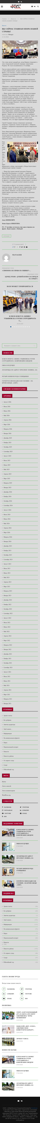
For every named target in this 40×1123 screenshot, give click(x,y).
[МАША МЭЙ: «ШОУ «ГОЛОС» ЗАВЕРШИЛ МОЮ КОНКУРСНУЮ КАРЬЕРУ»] (8, 1029)
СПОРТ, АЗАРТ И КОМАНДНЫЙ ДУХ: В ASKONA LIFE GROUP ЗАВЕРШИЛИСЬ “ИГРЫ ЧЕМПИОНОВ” (26, 1015)
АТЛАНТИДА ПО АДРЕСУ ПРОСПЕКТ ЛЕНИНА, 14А (25, 857)
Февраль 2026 (8, 429)
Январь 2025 (7, 487)
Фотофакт (6, 236)
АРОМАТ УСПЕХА (22, 1039)
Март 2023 (7, 586)
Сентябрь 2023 (8, 559)
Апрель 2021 (7, 690)
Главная (4, 19)
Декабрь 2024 (8, 492)
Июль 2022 (7, 622)
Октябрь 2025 (8, 447)
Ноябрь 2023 (7, 550)
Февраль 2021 (8, 699)
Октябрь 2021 (8, 663)
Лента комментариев (8, 791)
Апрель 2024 (7, 528)
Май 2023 (7, 577)
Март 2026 (7, 424)
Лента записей (6, 786)
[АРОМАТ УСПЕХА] (8, 1042)
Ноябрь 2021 (7, 658)
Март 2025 (7, 478)
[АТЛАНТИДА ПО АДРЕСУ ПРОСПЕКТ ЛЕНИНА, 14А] (8, 859)
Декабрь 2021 (8, 654)
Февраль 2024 (8, 537)
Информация (8, 733)
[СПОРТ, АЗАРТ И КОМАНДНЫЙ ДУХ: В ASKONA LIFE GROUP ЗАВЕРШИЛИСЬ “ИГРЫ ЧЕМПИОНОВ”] (8, 1015)
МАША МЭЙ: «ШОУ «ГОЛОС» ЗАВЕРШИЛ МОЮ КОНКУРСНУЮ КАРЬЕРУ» (26, 1028)
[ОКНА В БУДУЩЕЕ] (8, 847)
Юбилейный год (9, 769)
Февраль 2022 (8, 645)
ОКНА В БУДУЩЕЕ (8, 365)
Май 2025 (7, 469)
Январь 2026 (7, 433)
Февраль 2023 (8, 591)
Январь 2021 (7, 703)
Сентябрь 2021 (8, 667)
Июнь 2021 (7, 681)
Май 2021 (7, 685)
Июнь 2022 (7, 627)
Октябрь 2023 (8, 555)
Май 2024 (7, 523)
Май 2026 (7, 415)
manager (10, 34)
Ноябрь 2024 (7, 496)
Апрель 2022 (7, 636)
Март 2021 (7, 694)
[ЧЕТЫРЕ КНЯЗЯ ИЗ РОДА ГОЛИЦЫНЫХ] (8, 872)
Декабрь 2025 (8, 438)
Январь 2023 (7, 595)
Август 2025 (7, 456)
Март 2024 (7, 532)
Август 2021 (7, 672)
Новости (13, 19)
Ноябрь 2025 (7, 442)
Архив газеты (8, 715)
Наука (5, 743)
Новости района (9, 756)
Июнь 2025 (7, 465)
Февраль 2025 (8, 483)
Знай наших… (8, 729)
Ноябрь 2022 (7, 604)
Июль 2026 (7, 406)
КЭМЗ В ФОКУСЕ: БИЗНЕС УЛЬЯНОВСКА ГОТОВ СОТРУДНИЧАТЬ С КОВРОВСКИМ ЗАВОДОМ (18, 360)
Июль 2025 (7, 460)
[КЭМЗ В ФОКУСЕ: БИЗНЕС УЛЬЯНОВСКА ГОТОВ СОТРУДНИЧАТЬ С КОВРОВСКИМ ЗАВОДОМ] (20, 302)
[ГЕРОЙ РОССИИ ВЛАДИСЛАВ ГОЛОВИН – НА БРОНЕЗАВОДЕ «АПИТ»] (8, 884)
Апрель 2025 (7, 474)
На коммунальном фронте (12, 738)
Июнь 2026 (7, 411)
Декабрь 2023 (8, 546)
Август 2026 (7, 402)
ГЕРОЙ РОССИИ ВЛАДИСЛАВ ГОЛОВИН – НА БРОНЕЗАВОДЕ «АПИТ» (17, 382)
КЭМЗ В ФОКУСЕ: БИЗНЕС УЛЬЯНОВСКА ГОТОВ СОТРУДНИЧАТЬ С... (20, 318)
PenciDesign (34, 1108)
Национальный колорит (11, 747)
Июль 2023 (7, 568)
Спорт (5, 765)
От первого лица (9, 760)
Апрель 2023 (7, 582)
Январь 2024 (7, 541)
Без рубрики (7, 720)
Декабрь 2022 (8, 600)
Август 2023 (7, 564)
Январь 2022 (7, 649)
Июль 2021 (7, 676)
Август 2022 (7, 618)
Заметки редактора (9, 724)
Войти (4, 782)
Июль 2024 (7, 514)
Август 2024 (7, 510)
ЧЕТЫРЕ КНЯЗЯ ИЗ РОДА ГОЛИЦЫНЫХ (15, 376)
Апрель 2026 (7, 420)
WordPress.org (6, 795)
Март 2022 (7, 640)
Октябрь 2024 (8, 501)
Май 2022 (7, 631)
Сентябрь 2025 (8, 451)
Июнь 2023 (7, 573)
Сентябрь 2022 (8, 613)
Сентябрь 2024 (8, 505)
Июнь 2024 (7, 519)
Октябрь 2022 (8, 609)
